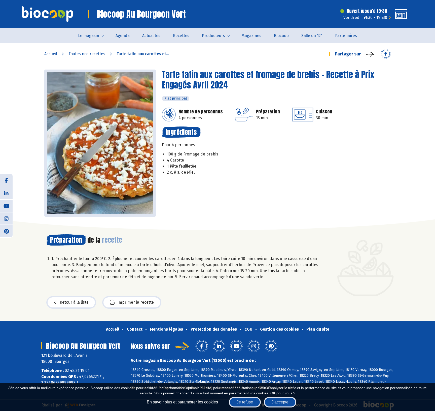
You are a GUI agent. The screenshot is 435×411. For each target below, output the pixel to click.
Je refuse (245, 402)
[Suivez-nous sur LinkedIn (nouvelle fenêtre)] (6, 193)
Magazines (251, 35)
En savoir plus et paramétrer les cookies (182, 402)
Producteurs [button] (213, 35)
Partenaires (346, 35)
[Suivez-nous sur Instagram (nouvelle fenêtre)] (6, 218)
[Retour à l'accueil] (47, 14)
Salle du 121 (311, 35)
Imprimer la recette (135, 302)
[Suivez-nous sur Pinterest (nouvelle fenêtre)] (6, 231)
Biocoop (281, 35)
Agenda (123, 35)
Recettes (181, 35)
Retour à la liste (74, 302)
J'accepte (280, 402)
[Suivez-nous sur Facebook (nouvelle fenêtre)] (6, 180)
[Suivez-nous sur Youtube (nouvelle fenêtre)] (6, 205)
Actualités (151, 35)
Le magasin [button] (88, 35)
